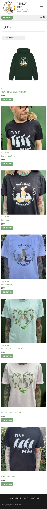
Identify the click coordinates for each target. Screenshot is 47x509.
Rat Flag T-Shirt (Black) (8, 476)
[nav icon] (41, 7)
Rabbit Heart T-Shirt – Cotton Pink (11, 412)
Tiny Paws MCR (22, 5)
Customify (36, 498)
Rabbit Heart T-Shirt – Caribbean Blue (11, 348)
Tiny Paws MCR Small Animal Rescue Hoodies (13, 92)
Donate (7, 17)
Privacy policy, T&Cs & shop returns (11, 504)
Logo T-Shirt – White (7, 284)
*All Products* (5, 88)
